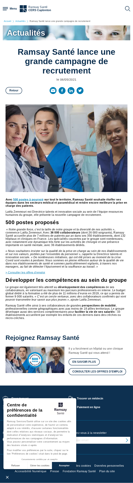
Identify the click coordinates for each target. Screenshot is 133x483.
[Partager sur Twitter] (80, 90)
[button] (7, 477)
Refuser (15, 465)
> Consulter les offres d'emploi (25, 272)
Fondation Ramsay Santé (79, 471)
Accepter (64, 465)
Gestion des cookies (77, 465)
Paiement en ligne (88, 407)
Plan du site (107, 471)
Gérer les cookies (39, 465)
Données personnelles (109, 465)
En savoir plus (84, 361)
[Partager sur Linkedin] (71, 90)
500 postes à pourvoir (28, 199)
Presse (54, 471)
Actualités (20, 21)
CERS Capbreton (39, 10)
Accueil (7, 21)
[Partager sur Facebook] (62, 90)
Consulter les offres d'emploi (97, 371)
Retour (13, 90)
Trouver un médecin (90, 398)
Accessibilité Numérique (31, 471)
